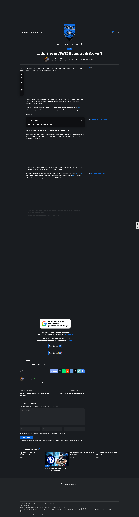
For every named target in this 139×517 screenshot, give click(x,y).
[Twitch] (33, 32)
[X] (23, 32)
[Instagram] (29, 32)
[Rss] (41, 32)
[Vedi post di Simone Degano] (46, 59)
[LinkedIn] (31, 32)
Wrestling (79, 173)
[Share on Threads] (75, 371)
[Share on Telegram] (22, 86)
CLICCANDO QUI (68, 334)
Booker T (34, 364)
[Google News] (27, 32)
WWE (73, 175)
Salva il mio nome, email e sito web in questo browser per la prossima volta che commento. (43, 433)
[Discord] (35, 32)
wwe (45, 364)
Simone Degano (59, 58)
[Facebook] (21, 32)
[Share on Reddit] (22, 82)
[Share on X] (79, 59)
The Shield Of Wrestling (25, 509)
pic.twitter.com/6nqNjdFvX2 (36, 212)
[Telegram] (37, 32)
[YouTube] (25, 32)
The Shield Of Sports (44, 503)
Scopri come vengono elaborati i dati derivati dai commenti (65, 440)
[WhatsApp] (39, 32)
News (69, 48)
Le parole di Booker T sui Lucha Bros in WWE (41, 124)
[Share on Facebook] (76, 59)
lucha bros (40, 364)
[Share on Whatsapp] (22, 78)
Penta (79, 107)
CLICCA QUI (71, 340)
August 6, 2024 (58, 215)
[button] (114, 32)
